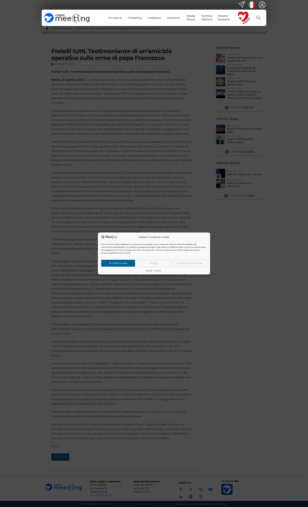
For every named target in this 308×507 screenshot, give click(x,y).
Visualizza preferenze (190, 263)
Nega (154, 263)
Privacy (157, 270)
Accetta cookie (118, 263)
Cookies (148, 270)
